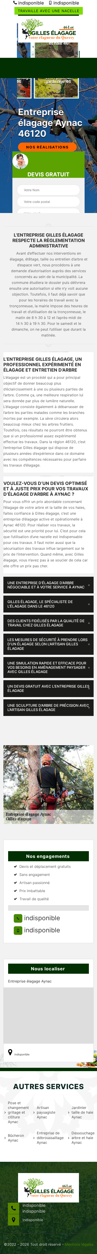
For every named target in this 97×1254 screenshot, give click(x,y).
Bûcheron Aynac (16, 1137)
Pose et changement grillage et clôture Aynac (18, 1112)
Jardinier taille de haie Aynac (82, 1112)
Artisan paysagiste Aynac (46, 1112)
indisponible (30, 3)
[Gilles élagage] (48, 29)
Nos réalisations (47, 147)
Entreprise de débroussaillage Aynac (49, 1138)
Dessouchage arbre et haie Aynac (82, 1138)
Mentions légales (79, 1244)
